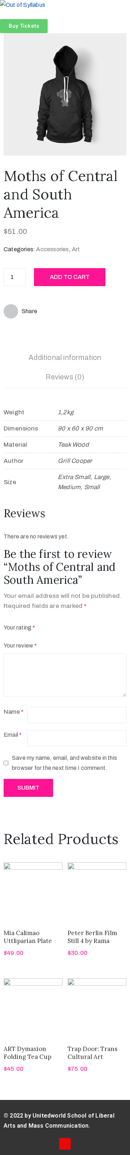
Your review (20, 645)
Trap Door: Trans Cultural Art (92, 1052)
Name (13, 712)
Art (76, 249)
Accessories (52, 249)
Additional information (65, 357)
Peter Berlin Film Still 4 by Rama (92, 936)
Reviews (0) (65, 377)
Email (13, 735)
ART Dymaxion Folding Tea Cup (27, 1052)
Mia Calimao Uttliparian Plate (28, 936)
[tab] (64, 358)
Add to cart (70, 277)
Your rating (19, 627)
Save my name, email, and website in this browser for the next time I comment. (64, 763)
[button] (24, 26)
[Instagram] (65, 1144)
